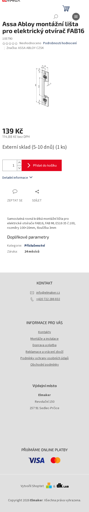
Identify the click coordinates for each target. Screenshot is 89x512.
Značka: (25, 48)
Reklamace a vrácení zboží (44, 351)
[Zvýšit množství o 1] (19, 162)
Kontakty (44, 332)
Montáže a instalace (44, 338)
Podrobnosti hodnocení (60, 43)
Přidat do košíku (45, 165)
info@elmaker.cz (48, 292)
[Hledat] (56, 16)
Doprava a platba (44, 345)
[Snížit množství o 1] (19, 168)
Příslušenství (34, 245)
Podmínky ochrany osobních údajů (44, 358)
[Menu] (76, 16)
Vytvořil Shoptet (32, 486)
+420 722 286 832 (48, 299)
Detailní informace (15, 177)
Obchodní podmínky (44, 364)
